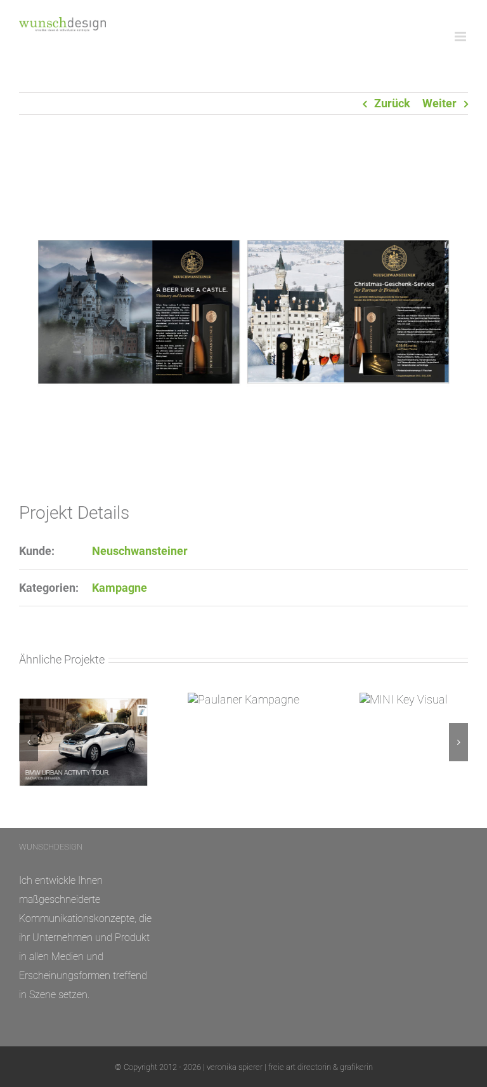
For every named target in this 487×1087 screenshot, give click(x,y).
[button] (28, 742)
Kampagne (119, 587)
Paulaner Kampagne (243, 699)
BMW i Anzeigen (83, 742)
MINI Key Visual (404, 699)
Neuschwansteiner (140, 550)
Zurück (392, 103)
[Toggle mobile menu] (461, 36)
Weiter (439, 103)
